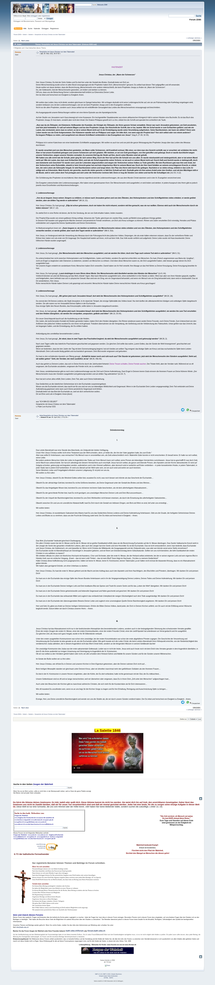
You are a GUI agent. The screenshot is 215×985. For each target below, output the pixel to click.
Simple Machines (116, 974)
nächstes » (198, 38)
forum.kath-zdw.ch (96, 931)
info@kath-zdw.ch (22, 927)
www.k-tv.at (41, 848)
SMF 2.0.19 (98, 974)
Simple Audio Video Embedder (108, 976)
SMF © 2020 (107, 974)
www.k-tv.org (41, 846)
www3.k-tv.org (40, 844)
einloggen (34, 16)
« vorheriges (190, 38)
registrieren (46, 16)
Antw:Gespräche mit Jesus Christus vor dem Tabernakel (59, 415)
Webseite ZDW (102, 5)
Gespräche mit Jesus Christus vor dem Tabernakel (57, 52)
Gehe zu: (183, 719)
